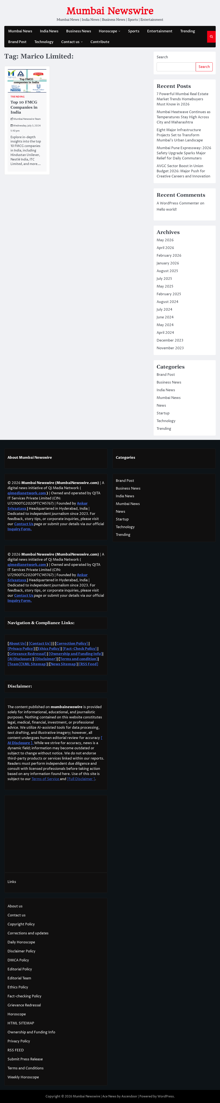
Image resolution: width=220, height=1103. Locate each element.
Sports (133, 31)
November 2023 (170, 348)
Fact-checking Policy (24, 996)
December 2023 (170, 340)
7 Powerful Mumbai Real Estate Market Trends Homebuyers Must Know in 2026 (182, 99)
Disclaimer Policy (21, 951)
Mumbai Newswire (110, 10)
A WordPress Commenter (178, 203)
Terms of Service (46, 779)
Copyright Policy (21, 924)
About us (15, 906)
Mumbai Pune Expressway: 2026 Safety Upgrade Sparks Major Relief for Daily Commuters (184, 153)
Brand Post (17, 42)
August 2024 (167, 302)
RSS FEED (16, 1050)
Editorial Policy (20, 969)
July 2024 (164, 309)
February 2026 (169, 255)
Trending (187, 31)
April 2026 (165, 248)
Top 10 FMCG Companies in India (24, 107)
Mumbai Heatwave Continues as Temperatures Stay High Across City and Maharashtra (184, 117)
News (161, 405)
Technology (43, 42)
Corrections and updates (28, 933)
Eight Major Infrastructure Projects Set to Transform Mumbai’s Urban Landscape (180, 135)
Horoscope (108, 31)
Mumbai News (20, 31)
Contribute (99, 42)
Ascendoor (129, 1096)
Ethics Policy (18, 987)
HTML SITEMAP (21, 1023)
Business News (78, 31)
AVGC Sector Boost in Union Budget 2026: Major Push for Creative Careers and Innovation (183, 171)
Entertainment (160, 31)
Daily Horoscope (21, 942)
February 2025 (169, 294)
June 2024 (165, 317)
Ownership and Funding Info (31, 1032)
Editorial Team (19, 978)
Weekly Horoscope (23, 1077)
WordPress (165, 1096)
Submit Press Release (25, 1059)
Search (162, 57)
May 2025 (165, 286)
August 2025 (167, 271)
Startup (163, 413)
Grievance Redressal (24, 1005)
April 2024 (165, 332)
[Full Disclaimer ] (81, 779)
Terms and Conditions (26, 1068)
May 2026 (165, 240)
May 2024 (165, 325)
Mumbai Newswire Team (27, 119)
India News (49, 31)
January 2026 (168, 263)
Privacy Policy (19, 1041)
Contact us (70, 42)
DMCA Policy (18, 960)
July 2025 (164, 278)
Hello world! (167, 209)
